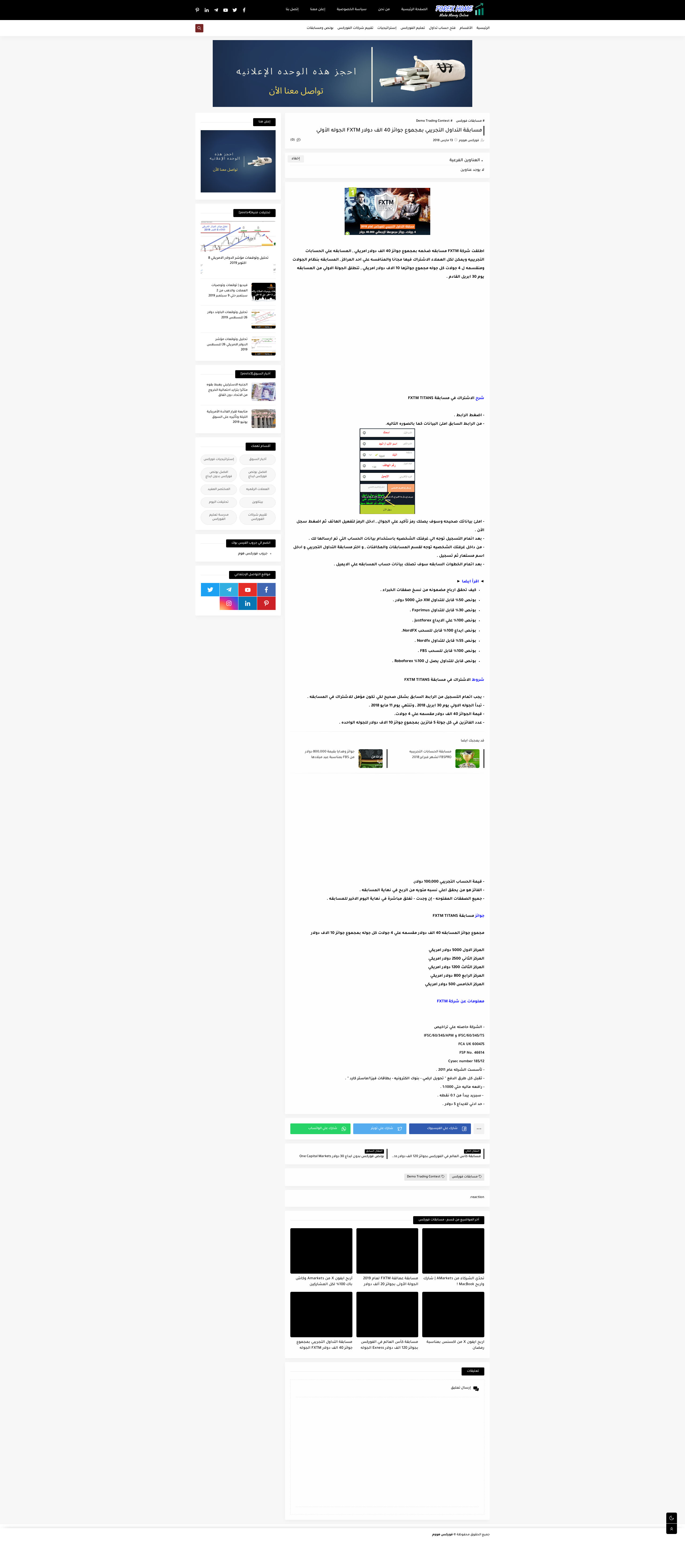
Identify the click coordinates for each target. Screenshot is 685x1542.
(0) (293, 140)
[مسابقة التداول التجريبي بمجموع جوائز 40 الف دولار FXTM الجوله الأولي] (321, 1314)
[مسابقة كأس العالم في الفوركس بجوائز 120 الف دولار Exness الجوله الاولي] (387, 1314)
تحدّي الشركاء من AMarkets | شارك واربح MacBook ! (453, 1282)
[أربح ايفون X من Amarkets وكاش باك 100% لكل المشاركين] (321, 1251)
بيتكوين (257, 502)
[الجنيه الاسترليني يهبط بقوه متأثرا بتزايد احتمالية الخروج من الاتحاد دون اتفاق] (264, 391)
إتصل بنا (292, 9)
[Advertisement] (439, 336)
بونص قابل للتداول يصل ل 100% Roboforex (435, 661)
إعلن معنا (317, 9)
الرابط (462, 415)
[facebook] (244, 10)
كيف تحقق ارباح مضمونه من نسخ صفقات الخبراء (429, 590)
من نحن (384, 9)
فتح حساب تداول (442, 28)
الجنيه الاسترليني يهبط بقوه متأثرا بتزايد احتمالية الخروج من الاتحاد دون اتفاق (227, 390)
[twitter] (235, 10)
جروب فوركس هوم (253, 554)
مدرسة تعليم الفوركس (219, 517)
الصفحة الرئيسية (414, 9)
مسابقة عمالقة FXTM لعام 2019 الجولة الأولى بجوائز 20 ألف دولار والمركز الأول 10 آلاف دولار (390, 1282)
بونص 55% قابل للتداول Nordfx (446, 641)
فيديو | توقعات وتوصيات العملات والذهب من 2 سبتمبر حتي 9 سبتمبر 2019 (228, 291)
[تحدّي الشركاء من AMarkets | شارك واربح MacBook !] (453, 1251)
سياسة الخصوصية (352, 9)
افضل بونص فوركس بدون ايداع (219, 474)
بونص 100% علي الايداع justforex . (444, 621)
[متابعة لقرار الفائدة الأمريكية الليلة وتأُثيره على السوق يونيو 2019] (264, 418)
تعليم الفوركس (413, 28)
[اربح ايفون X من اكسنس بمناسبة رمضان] (453, 1314)
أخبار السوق (257, 459)
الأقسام (466, 28)
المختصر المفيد (219, 489)
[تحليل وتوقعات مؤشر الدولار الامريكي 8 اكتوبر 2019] (238, 248)
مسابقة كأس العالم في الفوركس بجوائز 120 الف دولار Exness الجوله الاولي (389, 1345)
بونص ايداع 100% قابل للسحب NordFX (439, 631)
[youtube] (226, 10)
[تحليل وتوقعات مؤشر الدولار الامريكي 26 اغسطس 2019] (264, 346)
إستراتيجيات (387, 28)
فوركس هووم (442, 1535)
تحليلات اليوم (219, 502)
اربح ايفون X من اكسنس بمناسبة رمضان (455, 1345)
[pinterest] (197, 10)
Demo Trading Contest (433, 121)
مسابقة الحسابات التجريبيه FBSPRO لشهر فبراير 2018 (430, 754)
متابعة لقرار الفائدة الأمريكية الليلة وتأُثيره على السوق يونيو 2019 (227, 417)
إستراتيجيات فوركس (219, 459)
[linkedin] (207, 10)
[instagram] (229, 603)
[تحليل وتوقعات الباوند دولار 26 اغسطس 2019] (264, 319)
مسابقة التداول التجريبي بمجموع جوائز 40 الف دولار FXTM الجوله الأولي (324, 1345)
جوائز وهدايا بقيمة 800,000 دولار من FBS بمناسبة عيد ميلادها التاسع (330, 755)
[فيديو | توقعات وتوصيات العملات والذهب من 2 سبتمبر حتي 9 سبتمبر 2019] (264, 292)
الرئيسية (483, 28)
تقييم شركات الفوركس (355, 28)
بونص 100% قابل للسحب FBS (448, 651)
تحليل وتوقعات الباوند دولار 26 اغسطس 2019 (227, 315)
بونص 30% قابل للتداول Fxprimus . (443, 611)
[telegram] (216, 10)
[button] (440, 1128)
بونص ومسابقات (320, 28)
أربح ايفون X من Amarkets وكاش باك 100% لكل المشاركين (324, 1282)
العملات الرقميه (257, 489)
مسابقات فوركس (469, 121)
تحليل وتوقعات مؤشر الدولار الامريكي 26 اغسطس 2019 (227, 345)
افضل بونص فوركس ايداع (257, 474)
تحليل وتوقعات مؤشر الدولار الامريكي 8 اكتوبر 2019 (238, 260)
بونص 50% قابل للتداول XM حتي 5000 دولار (435, 600)
